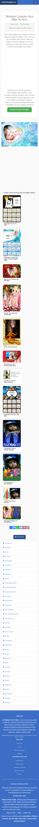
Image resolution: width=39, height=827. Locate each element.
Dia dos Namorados (11, 614)
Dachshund (19, 774)
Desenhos (8, 605)
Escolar (7, 623)
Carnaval (7, 596)
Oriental (7, 667)
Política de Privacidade (19, 750)
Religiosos (8, 685)
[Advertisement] (19, 68)
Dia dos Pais (8, 618)
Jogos (6, 654)
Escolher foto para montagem (19, 109)
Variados (7, 698)
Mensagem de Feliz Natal (19, 767)
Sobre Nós (27, 813)
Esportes (7, 627)
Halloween (8, 645)
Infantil (6, 649)
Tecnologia (8, 694)
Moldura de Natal (19, 764)
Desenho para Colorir (19, 770)
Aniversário (8, 561)
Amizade (7, 548)
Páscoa (7, 676)
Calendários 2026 (10, 587)
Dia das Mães (24, 24)
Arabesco (7, 570)
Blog (19, 813)
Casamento (8, 601)
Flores (6, 636)
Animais (7, 556)
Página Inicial (14, 24)
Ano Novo (7, 565)
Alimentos (7, 543)
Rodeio (7, 689)
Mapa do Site (11, 813)
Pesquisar (20, 537)
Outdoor (7, 672)
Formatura (8, 641)
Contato (19, 746)
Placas (6, 680)
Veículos (7, 703)
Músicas (7, 658)
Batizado (7, 574)
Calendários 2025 (10, 583)
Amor (6, 552)
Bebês (6, 579)
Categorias (19, 753)
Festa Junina (8, 632)
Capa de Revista (10, 592)
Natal (6, 663)
